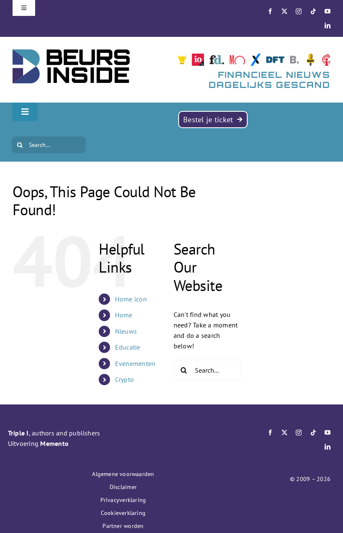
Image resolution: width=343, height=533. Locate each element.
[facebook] (270, 11)
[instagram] (299, 11)
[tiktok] (313, 11)
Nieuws (126, 331)
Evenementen (135, 363)
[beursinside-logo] (71, 53)
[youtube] (327, 11)
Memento (54, 443)
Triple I (18, 433)
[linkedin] (327, 25)
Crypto (124, 379)
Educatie (128, 347)
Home (124, 315)
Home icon (131, 299)
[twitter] (284, 11)
